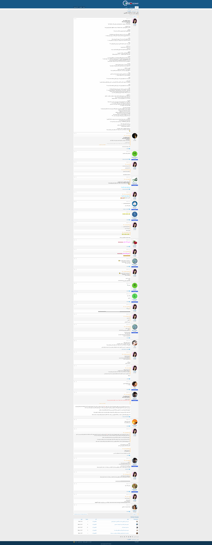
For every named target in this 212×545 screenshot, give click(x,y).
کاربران (126, 7)
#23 (74, 392)
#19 (74, 340)
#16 (74, 304)
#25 (74, 429)
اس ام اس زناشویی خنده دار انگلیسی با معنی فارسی (120, 521)
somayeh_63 (134, 218)
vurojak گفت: (127, 135)
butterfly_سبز (134, 183)
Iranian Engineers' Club (106, 544)
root (134, 346)
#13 (74, 269)
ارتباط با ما (89, 542)
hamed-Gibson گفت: (126, 169)
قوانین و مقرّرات (85, 542)
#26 (74, 458)
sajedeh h (135, 511)
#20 (74, 352)
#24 (74, 419)
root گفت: (128, 368)
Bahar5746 (135, 489)
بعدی (134, 16)
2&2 (134, 139)
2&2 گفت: (128, 164)
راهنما (76, 542)
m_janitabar (134, 425)
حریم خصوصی (80, 542)
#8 (74, 212)
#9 (74, 222)
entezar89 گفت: (127, 432)
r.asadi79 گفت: (127, 306)
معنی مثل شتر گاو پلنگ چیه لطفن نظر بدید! (121, 530)
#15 (74, 293)
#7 (74, 201)
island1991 (135, 207)
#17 (74, 314)
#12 (74, 258)
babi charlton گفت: (126, 271)
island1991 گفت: (127, 225)
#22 (74, 381)
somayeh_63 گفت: (126, 232)
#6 (74, 192)
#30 (74, 505)
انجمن (137, 7)
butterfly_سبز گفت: (127, 194)
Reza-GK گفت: (127, 316)
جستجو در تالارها (130, 9)
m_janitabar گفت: (127, 448)
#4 (74, 162)
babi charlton (134, 264)
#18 (74, 324)
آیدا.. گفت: (128, 496)
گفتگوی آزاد (95, 521)
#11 (74, 249)
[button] (129, 7)
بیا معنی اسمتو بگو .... (125, 527)
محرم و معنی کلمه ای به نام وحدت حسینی (122, 524)
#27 (74, 472)
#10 (74, 240)
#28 (74, 483)
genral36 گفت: (127, 251)
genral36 (134, 246)
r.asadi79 (134, 289)
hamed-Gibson (135, 157)
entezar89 (135, 398)
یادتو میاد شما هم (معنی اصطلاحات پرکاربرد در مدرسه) (120, 533)
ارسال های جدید (136, 9)
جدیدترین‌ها (132, 7)
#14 (74, 283)
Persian (136, 542)
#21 (74, 365)
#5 (74, 177)
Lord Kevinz (134, 299)
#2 (74, 133)
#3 (74, 151)
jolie (135, 387)
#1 (74, 18)
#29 (74, 494)
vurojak (136, 14)
